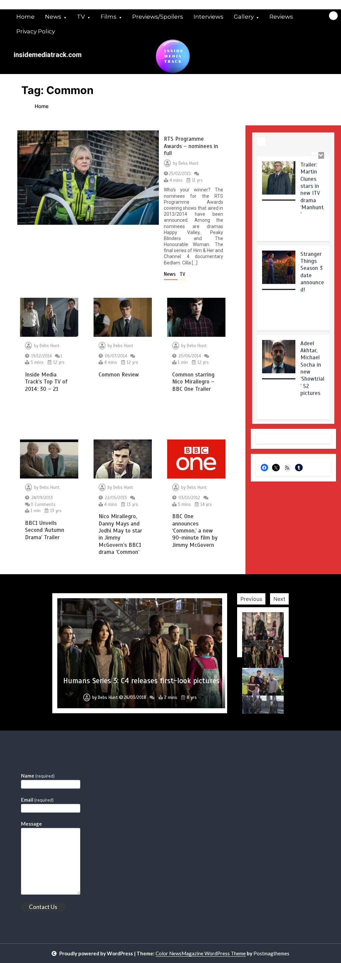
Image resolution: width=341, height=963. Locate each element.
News (53, 16)
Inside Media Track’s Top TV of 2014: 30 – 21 (46, 381)
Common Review (119, 374)
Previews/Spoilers (157, 16)
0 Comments (43, 504)
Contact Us (43, 906)
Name (38, 776)
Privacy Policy (35, 31)
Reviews (281, 16)
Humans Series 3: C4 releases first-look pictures (141, 680)
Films (109, 16)
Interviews (208, 16)
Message (31, 824)
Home (25, 16)
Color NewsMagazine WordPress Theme (201, 953)
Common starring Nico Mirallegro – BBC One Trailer (193, 381)
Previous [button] (251, 599)
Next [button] (279, 599)
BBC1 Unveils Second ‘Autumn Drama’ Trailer (44, 530)
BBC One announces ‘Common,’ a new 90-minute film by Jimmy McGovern (194, 531)
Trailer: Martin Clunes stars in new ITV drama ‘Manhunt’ (312, 189)
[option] (293, 200)
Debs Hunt (188, 163)
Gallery (244, 16)
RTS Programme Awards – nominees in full (191, 146)
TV (81, 16)
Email (37, 800)
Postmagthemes (271, 953)
